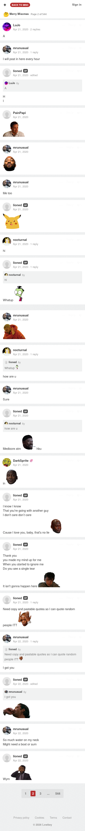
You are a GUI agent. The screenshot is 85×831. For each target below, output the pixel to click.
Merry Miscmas (19, 14)
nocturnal (20, 239)
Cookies (39, 817)
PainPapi (19, 112)
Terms (53, 817)
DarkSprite (20, 460)
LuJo (16, 25)
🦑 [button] (31, 460)
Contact (67, 817)
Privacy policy (21, 817)
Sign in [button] (76, 4)
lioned (17, 71)
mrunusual (20, 48)
